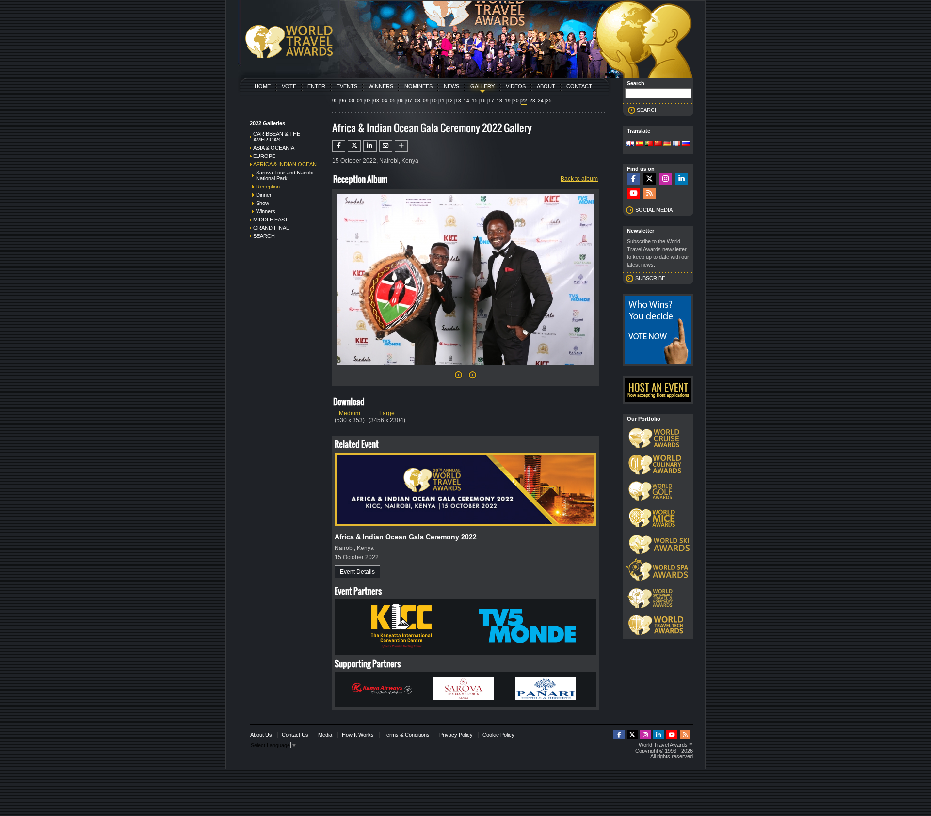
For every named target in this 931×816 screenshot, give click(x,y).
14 (466, 100)
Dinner (264, 195)
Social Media (654, 210)
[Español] (639, 144)
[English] (630, 144)
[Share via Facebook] (339, 146)
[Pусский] (686, 144)
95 (335, 100)
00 (351, 100)
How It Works (358, 735)
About (546, 86)
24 (541, 100)
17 (491, 100)
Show (262, 203)
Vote (289, 86)
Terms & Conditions (407, 735)
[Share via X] (354, 146)
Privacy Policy (456, 735)
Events (347, 86)
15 (475, 100)
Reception (268, 186)
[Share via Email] (386, 146)
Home (263, 86)
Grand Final (271, 228)
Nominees (418, 86)
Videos (516, 86)
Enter (316, 86)
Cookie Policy (498, 735)
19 (508, 100)
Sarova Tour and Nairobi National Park (284, 175)
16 (483, 100)
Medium (349, 413)
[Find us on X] (649, 179)
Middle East (270, 219)
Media (325, 735)
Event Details (357, 571)
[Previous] (458, 377)
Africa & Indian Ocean (285, 164)
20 (516, 100)
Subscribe (650, 278)
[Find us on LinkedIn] (681, 179)
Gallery (482, 86)
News (451, 86)
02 (368, 100)
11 (442, 100)
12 (450, 100)
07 (409, 100)
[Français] (676, 144)
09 (426, 100)
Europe (264, 156)
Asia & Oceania (273, 148)
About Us (261, 735)
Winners (381, 86)
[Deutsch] (667, 144)
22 (524, 100)
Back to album (579, 178)
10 (434, 100)
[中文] (658, 144)
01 (360, 100)
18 (499, 100)
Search (264, 236)
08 (417, 100)
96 (343, 100)
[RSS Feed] (649, 193)
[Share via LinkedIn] (370, 146)
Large (387, 413)
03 (376, 100)
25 (549, 100)
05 (393, 100)
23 (532, 100)
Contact (579, 86)
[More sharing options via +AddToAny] (401, 146)
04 (384, 100)
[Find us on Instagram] (665, 179)
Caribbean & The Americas (276, 136)
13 (458, 100)
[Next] (465, 368)
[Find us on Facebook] (633, 179)
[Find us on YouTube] (633, 193)
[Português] (649, 144)
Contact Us (295, 735)
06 (401, 100)
